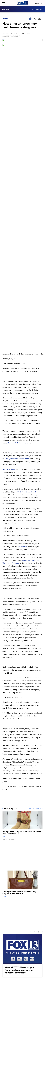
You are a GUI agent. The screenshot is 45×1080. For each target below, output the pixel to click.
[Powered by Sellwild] (39, 932)
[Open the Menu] (3, 3)
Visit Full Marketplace (35, 808)
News (5, 18)
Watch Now (39, 3)
